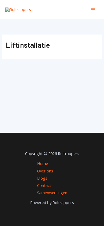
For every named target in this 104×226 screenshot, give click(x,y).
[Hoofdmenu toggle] (93, 9)
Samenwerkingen (52, 192)
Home (42, 163)
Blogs (42, 178)
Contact (44, 185)
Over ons (45, 171)
